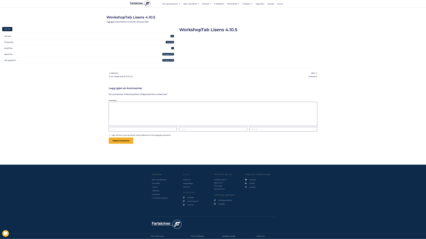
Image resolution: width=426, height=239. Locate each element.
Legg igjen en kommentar (116, 22)
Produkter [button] (246, 4)
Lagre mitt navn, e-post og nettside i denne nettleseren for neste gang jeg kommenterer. (141, 135)
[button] (171, 3)
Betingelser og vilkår (228, 236)
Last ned (7, 29)
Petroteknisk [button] (232, 4)
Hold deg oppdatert (224, 195)
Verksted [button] (205, 4)
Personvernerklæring (197, 236)
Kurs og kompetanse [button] (170, 4)
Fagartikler (260, 4)
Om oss (280, 4)
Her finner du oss (223, 174)
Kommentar (113, 100)
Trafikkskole (219, 4)
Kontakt (271, 4)
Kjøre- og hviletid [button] (190, 4)
